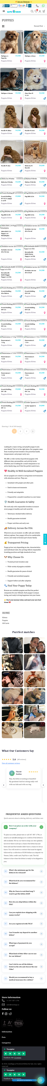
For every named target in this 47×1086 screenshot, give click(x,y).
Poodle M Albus (6, 130)
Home (6, 612)
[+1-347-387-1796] (38, 5)
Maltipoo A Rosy (30, 56)
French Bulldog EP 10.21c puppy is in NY (6, 198)
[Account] (40, 11)
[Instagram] (6, 1014)
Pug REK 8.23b (6, 215)
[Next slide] (43, 785)
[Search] (32, 11)
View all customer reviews (11, 763)
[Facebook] (3, 1014)
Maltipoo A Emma (7, 93)
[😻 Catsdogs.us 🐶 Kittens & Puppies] (14, 11)
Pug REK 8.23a (29, 215)
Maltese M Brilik (30, 182)
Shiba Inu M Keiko (7, 182)
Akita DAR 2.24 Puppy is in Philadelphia (6, 233)
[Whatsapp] (43, 6)
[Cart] (43, 12)
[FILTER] (45, 543)
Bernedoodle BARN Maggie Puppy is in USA (6, 275)
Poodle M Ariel (30, 130)
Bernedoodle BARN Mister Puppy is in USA (30, 254)
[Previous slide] (4, 785)
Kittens (4, 617)
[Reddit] (10, 1013)
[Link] (4, 11)
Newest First (39, 26)
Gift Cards (5, 623)
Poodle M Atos (5, 166)
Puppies (5, 620)
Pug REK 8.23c (29, 196)
